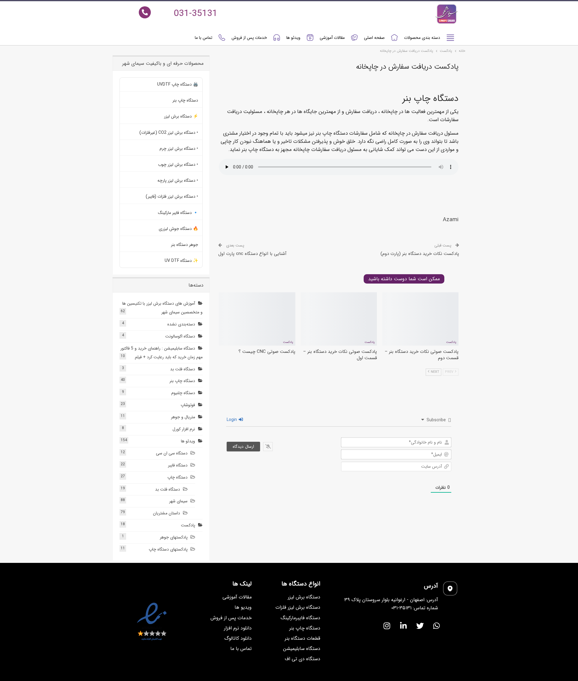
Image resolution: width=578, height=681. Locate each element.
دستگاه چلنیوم (183, 393)
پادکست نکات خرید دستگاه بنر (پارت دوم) (420, 253)
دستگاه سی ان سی (172, 453)
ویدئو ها (293, 37)
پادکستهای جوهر (174, 537)
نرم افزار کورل (183, 429)
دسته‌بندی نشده (181, 324)
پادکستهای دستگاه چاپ (168, 549)
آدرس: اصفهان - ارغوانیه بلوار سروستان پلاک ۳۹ (391, 600)
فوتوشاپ (188, 405)
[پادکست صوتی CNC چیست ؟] (257, 319)
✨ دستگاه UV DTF (181, 260)
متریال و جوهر (183, 417)
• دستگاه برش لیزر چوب (178, 164)
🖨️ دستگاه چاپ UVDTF (177, 84)
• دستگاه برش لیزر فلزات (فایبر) (172, 196)
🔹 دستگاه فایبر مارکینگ (178, 212)
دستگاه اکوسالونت (180, 336)
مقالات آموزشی (332, 37)
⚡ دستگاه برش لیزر (181, 116)
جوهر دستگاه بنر (184, 244)
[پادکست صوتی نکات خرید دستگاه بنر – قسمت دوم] (420, 319)
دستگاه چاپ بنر (185, 100)
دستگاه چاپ (177, 477)
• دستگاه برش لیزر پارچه (177, 180)
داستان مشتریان (166, 513)
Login (232, 419)
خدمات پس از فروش (249, 37)
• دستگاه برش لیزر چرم (179, 148)
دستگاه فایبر (178, 465)
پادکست (451, 342)
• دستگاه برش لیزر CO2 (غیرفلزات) (168, 132)
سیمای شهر (178, 501)
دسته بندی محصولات (422, 37)
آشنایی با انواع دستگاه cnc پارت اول (252, 253)
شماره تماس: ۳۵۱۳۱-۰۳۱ (414, 608)
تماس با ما (203, 37)
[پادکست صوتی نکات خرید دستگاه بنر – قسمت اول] (339, 319)
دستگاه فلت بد (182, 369)
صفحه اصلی (374, 37)
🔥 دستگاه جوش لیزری (178, 228)
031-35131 (195, 14)
